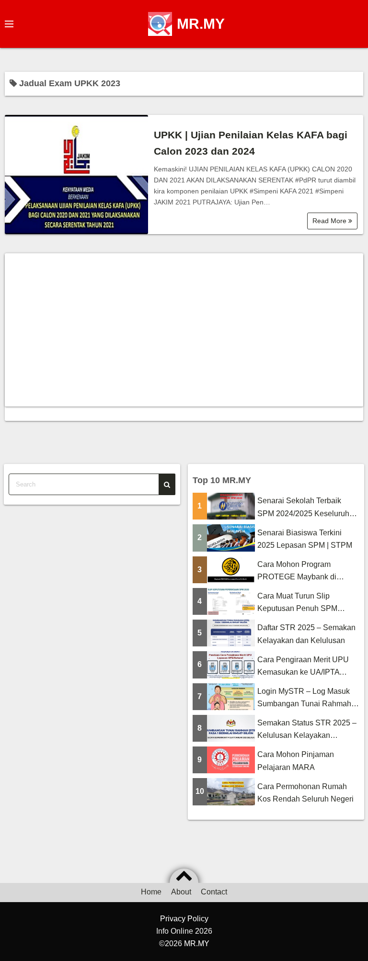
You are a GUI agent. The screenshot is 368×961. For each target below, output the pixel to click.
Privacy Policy (184, 919)
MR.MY (201, 24)
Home (151, 892)
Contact (214, 892)
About (181, 892)
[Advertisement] (184, 330)
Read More (330, 221)
